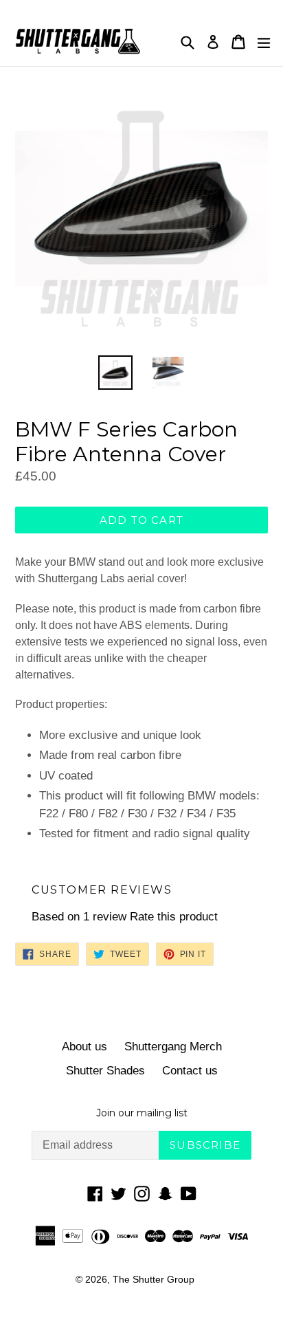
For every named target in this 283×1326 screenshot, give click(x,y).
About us (84, 1046)
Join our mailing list (142, 1113)
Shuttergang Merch (173, 1046)
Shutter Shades (105, 1070)
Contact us (190, 1070)
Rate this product (174, 916)
